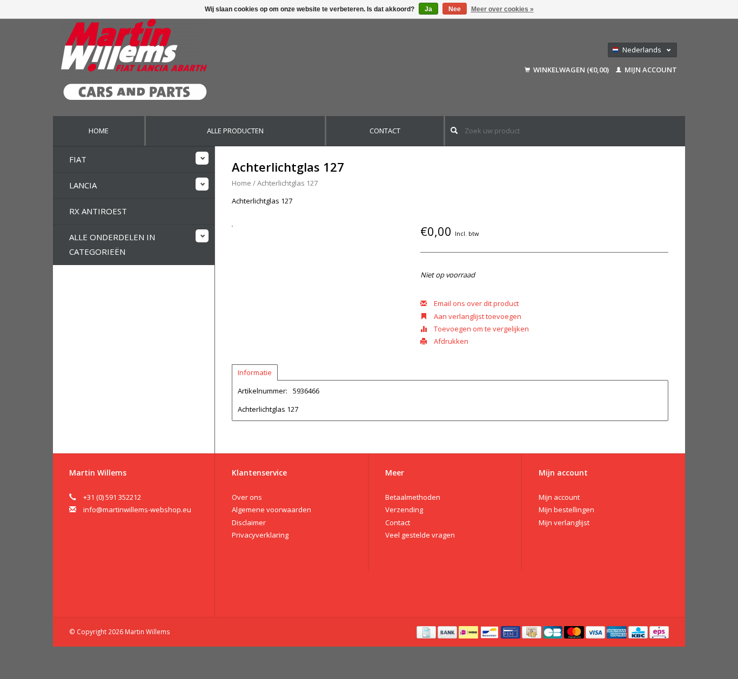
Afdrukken (450, 341)
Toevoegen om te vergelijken (480, 329)
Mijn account (650, 69)
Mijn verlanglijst (564, 522)
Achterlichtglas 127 (287, 183)
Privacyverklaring (260, 535)
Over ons (247, 497)
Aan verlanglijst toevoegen (476, 316)
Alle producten (235, 130)
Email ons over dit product (475, 303)
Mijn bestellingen (566, 509)
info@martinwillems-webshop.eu (137, 509)
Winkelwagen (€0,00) (571, 69)
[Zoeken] (454, 130)
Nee (454, 9)
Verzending (404, 509)
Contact (385, 130)
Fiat (77, 159)
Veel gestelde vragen (420, 535)
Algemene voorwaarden (271, 509)
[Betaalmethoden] (427, 631)
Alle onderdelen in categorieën (112, 244)
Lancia (83, 185)
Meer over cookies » (502, 9)
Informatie (255, 372)
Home (99, 130)
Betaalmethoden (412, 497)
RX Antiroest (98, 211)
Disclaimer (249, 522)
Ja (428, 9)
